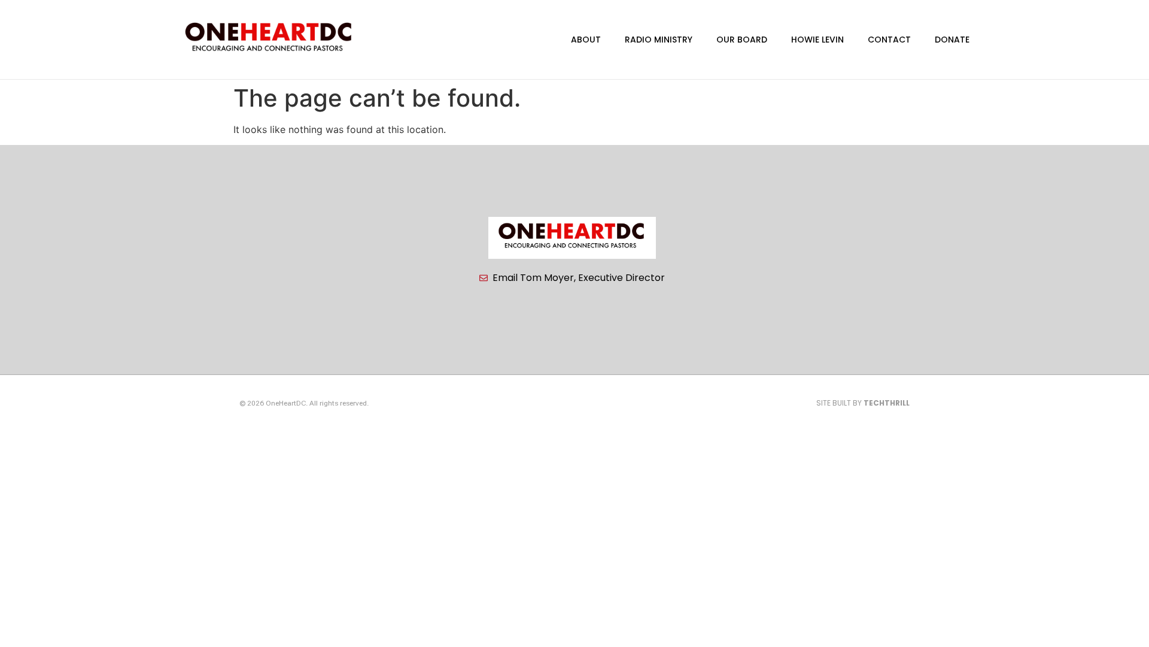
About (586, 40)
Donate (952, 40)
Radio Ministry (658, 40)
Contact (889, 40)
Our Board (741, 40)
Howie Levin (817, 40)
